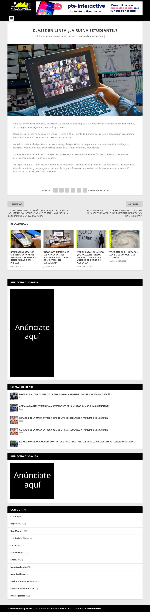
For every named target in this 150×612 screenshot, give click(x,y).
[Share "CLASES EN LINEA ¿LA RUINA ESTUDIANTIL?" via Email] (79, 190)
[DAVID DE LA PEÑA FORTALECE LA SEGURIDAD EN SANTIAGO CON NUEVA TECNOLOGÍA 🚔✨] (14, 396)
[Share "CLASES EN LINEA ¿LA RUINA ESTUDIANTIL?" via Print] (85, 190)
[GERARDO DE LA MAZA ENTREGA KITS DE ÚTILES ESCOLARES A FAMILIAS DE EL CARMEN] (14, 420)
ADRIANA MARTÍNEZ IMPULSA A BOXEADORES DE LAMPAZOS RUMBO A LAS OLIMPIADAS (64, 406)
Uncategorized (17, 595)
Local (21, 397)
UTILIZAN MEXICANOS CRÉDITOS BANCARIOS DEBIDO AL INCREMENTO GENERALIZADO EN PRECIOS (23, 257)
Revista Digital (22, 538)
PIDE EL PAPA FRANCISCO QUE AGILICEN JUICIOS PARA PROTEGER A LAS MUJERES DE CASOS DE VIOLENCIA (90, 257)
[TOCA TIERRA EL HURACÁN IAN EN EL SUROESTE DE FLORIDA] (124, 239)
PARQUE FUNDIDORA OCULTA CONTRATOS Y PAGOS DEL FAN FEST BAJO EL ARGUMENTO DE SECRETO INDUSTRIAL (77, 441)
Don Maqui (15, 531)
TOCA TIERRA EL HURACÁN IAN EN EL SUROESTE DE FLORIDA (123, 255)
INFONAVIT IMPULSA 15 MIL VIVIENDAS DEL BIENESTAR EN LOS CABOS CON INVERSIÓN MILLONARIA (57, 257)
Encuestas (15, 545)
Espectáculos (16, 552)
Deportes (15, 523)
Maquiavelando (18, 567)
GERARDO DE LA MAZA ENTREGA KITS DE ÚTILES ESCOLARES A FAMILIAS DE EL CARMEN (63, 418)
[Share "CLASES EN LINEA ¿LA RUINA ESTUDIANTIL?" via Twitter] (61, 190)
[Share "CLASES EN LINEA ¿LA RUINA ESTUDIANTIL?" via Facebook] (55, 190)
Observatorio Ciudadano (22, 588)
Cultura (14, 516)
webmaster (54, 36)
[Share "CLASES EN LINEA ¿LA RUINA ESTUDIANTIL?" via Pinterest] (67, 190)
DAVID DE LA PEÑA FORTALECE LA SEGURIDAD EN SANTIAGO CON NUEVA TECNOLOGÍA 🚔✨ (66, 394)
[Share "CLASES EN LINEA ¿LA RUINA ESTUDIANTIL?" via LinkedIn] (73, 190)
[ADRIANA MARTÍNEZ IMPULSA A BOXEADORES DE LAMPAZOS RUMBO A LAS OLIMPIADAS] (14, 408)
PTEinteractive (94, 608)
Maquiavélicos (17, 574)
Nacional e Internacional (91, 36)
